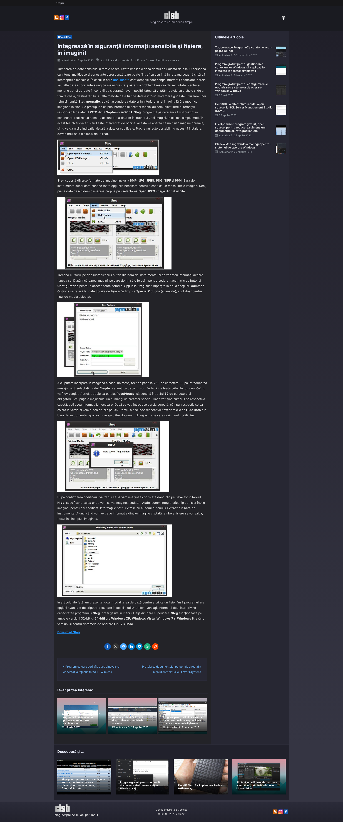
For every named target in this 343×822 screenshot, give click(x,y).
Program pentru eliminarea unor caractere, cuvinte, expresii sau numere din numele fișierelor (182, 720)
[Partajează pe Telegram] (139, 646)
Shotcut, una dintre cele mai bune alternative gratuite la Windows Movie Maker (256, 785)
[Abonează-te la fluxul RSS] (56, 17)
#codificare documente (115, 60)
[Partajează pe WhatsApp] (147, 646)
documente (121, 80)
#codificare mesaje (167, 60)
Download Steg (68, 632)
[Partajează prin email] (123, 646)
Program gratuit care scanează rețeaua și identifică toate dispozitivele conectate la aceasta (131, 719)
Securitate (64, 36)
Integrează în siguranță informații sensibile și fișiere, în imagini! (130, 49)
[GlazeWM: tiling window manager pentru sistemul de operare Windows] (281, 148)
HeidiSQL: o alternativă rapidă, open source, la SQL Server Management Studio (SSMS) (244, 107)
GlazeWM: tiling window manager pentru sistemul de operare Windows (242, 145)
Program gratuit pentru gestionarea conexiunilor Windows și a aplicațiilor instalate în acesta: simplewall (240, 67)
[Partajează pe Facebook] (107, 646)
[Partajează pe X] (115, 646)
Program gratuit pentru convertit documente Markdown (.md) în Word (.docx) (140, 785)
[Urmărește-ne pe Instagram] (61, 17)
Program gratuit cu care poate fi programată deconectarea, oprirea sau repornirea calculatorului (81, 719)
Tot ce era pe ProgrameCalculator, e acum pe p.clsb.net (243, 49)
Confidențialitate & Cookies (171, 809)
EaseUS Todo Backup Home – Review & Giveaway (200, 787)
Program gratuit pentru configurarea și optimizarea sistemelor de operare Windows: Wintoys (241, 87)
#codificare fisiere (142, 60)
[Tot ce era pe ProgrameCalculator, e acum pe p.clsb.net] (281, 51)
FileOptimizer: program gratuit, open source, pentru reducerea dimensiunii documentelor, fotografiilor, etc (240, 127)
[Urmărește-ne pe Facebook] (67, 17)
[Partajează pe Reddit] (155, 646)
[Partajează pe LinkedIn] (131, 646)
